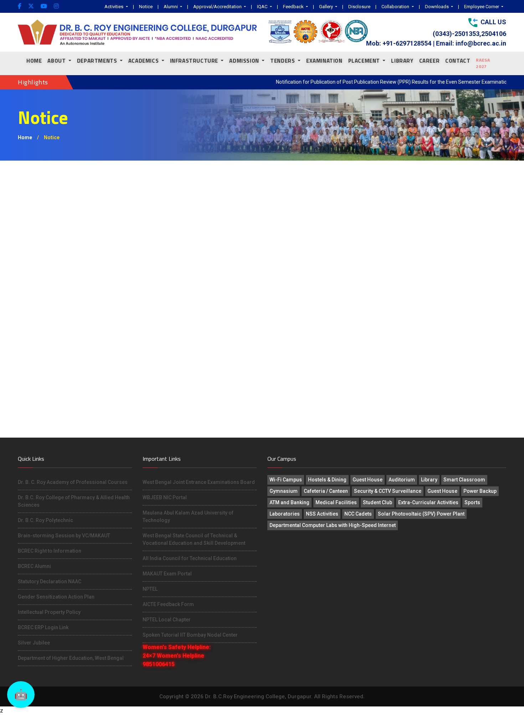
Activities (114, 6)
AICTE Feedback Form (168, 604)
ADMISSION (244, 61)
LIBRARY (402, 61)
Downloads (437, 6)
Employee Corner (482, 6)
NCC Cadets (358, 514)
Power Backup (480, 491)
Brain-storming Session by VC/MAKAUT (64, 535)
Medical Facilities (336, 502)
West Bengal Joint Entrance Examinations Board (199, 482)
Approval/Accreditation (218, 6)
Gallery (326, 6)
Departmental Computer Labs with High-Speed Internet (332, 525)
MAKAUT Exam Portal (167, 573)
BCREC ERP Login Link (43, 627)
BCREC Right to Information (49, 551)
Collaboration (395, 6)
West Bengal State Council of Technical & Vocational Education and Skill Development (194, 539)
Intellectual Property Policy (49, 612)
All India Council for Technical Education (190, 558)
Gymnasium (283, 491)
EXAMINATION (324, 61)
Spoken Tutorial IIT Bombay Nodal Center (190, 635)
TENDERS (283, 61)
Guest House (367, 479)
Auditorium (402, 479)
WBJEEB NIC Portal (165, 497)
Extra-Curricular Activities (428, 502)
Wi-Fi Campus (285, 479)
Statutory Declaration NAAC (49, 581)
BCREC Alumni (34, 566)
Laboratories (284, 514)
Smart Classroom (464, 479)
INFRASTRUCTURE (195, 61)
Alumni (171, 6)
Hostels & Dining (327, 479)
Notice (146, 6)
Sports (472, 502)
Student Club (377, 502)
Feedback (294, 6)
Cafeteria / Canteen (326, 491)
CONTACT (457, 61)
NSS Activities (322, 514)
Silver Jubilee (34, 643)
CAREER (429, 61)
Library (429, 479)
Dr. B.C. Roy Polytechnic (45, 520)
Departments (97, 61)
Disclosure (359, 6)
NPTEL (150, 589)
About (57, 61)
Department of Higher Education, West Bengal (71, 658)
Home (34, 61)
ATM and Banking (289, 502)
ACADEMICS (144, 61)
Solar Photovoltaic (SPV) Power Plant (421, 514)
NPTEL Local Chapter (167, 619)
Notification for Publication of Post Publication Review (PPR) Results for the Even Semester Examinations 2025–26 (390, 82)
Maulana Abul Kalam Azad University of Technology (188, 516)
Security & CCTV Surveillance (387, 491)
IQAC (262, 6)
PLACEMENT (364, 61)
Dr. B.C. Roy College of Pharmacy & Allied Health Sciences (74, 501)
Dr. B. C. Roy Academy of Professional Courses (73, 482)
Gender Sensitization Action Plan (56, 597)
